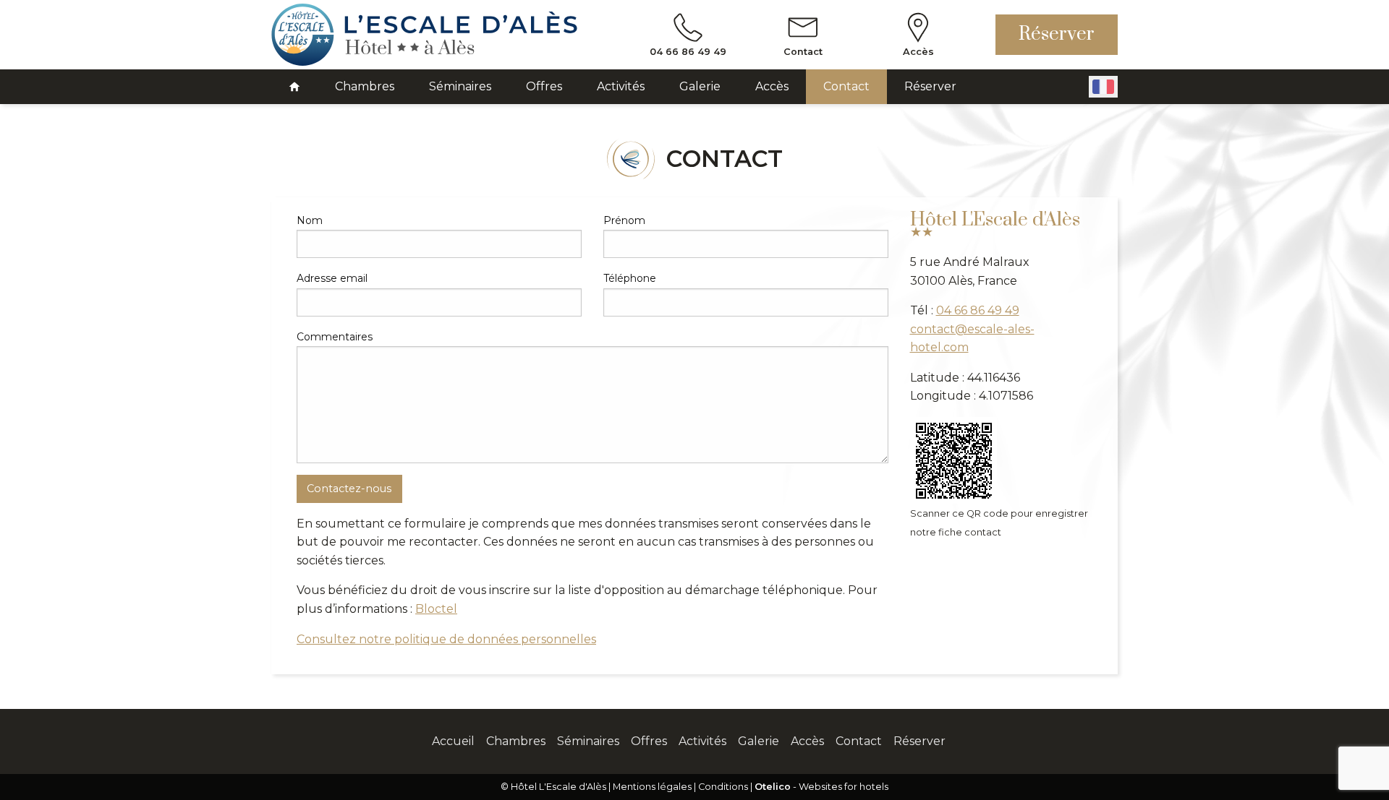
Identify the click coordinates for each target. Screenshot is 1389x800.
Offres (544, 86)
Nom (310, 220)
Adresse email (332, 278)
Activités (621, 86)
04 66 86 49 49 (977, 310)
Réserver (1057, 34)
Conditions (723, 786)
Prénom (624, 220)
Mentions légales (652, 786)
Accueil (453, 741)
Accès (772, 86)
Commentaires (335, 336)
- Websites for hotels (821, 786)
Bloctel (436, 609)
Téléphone (629, 278)
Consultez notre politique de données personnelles (446, 639)
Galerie (700, 86)
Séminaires (460, 86)
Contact (846, 86)
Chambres (364, 86)
